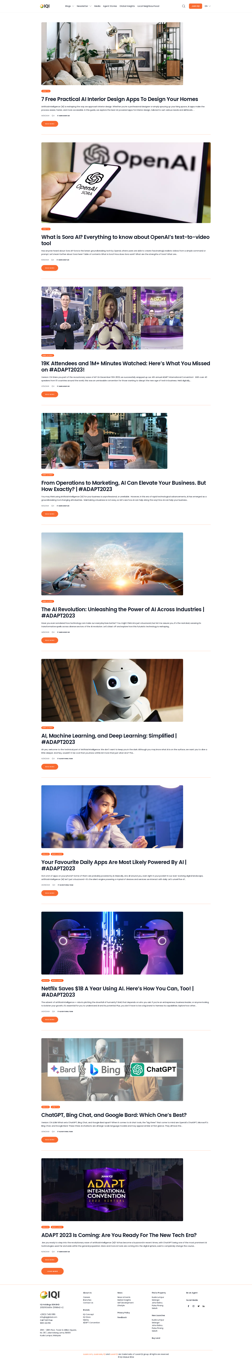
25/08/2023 (45, 885)
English (45, 854)
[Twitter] (198, 1306)
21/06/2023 (45, 1132)
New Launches (158, 1315)
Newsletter (82, 6)
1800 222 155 (45, 1323)
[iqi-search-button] (183, 6)
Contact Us (88, 1302)
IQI (104, 1354)
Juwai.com (88, 1354)
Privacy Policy (123, 1312)
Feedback (122, 1317)
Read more (49, 124)
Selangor (156, 1300)
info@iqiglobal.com (48, 1317)
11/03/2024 (45, 260)
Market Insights (124, 1300)
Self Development (125, 1302)
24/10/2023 (45, 632)
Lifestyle (45, 91)
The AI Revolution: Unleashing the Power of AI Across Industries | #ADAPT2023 (122, 612)
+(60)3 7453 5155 (47, 1314)
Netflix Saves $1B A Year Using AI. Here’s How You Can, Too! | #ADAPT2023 (117, 991)
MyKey (86, 1320)
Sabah (155, 1308)
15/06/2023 (45, 1252)
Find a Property (159, 1292)
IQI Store (87, 1317)
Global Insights (127, 6)
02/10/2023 (45, 759)
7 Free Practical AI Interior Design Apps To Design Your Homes (119, 99)
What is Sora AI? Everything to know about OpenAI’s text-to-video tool (125, 240)
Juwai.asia (97, 1354)
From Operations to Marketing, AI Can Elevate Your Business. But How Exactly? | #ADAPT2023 (123, 486)
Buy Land (156, 1338)
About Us (87, 1292)
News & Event (47, 355)
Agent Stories (110, 6)
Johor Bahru (157, 1302)
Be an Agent (192, 1292)
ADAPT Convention (91, 1322)
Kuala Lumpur (158, 1297)
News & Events (123, 1297)
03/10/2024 (45, 116)
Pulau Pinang (157, 1305)
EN (206, 6)
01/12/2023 (45, 506)
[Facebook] (188, 1306)
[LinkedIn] (203, 1306)
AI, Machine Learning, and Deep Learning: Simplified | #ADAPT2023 (109, 739)
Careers (86, 1297)
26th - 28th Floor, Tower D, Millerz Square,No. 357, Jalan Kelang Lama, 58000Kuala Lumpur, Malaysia (58, 1333)
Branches (87, 1300)
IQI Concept (88, 1314)
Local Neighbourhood (148, 6)
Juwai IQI (114, 1354)
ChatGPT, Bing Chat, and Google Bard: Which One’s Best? (114, 1115)
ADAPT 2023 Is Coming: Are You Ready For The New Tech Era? (118, 1235)
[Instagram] (193, 1306)
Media (97, 6)
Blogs (68, 6)
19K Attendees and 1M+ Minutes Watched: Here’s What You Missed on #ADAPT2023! (125, 366)
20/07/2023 (45, 1011)
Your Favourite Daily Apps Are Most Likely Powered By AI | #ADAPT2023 (113, 865)
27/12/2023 (45, 386)
